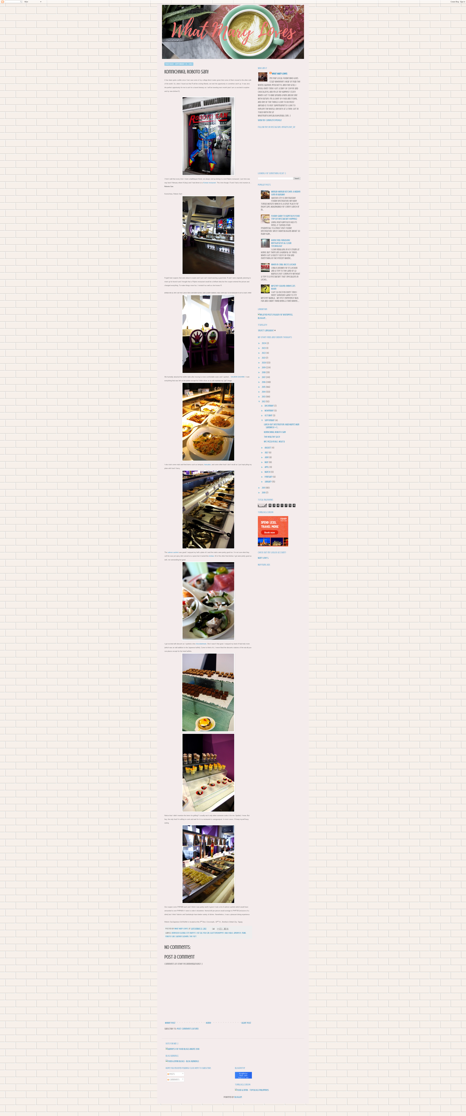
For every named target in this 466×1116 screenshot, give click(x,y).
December (269, 405)
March (268, 472)
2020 (264, 362)
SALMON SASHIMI (238, 377)
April (267, 467)
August (268, 447)
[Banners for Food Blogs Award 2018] (182, 1049)
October (269, 415)
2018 (264, 372)
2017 (264, 377)
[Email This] (218, 929)
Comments (174, 1079)
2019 (264, 367)
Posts (172, 1074)
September (270, 420)
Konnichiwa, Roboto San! (275, 432)
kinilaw (211, 556)
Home (208, 1023)
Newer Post (170, 1023)
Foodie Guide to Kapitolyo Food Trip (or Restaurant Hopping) (285, 217)
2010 (264, 492)
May (267, 462)
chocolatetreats (201, 644)
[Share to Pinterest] (227, 929)
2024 (264, 343)
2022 (264, 353)
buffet (193, 933)
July (267, 452)
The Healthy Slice (272, 436)
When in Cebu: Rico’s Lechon (283, 264)
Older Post (246, 1023)
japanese (237, 933)
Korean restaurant (209, 183)
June (267, 457)
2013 (264, 396)
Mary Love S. (263, 558)
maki (244, 933)
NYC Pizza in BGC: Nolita (274, 441)
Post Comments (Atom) (188, 1028)
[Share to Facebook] (225, 929)
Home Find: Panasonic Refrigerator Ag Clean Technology (281, 243)
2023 (264, 348)
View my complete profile (270, 120)
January (268, 481)
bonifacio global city (180, 933)
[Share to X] (223, 929)
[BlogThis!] (220, 929)
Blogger (238, 1097)
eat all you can (203, 933)
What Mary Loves (279, 73)
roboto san (170, 936)
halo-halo (229, 933)
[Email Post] (213, 928)
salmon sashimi (173, 552)
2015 (264, 387)
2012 (264, 401)
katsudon (207, 464)
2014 (264, 391)
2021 (264, 357)
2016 (264, 382)
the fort (192, 936)
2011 (264, 487)
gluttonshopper (217, 933)
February (269, 476)
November (269, 410)
